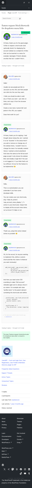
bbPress (5, 454)
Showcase (20, 418)
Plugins (19, 424)
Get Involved (21, 433)
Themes (19, 421)
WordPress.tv (7, 442)
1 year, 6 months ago (16, 37)
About (3, 418)
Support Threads (7, 373)
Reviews (4, 385)
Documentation (6, 436)
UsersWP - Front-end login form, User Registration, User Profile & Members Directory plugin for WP (14, 363)
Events (19, 436)
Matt (4, 451)
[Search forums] (20, 18)
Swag (19, 442)
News (3, 421)
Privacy (4, 428)
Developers (5, 439)
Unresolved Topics (7, 381)
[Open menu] (29, 2)
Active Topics (6, 377)
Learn (3, 433)
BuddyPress (6, 457)
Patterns (19, 428)
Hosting (4, 424)
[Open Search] (24, 2)
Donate (20, 439)
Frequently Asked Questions (10, 369)
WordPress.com (7, 448)
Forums (4, 8)
